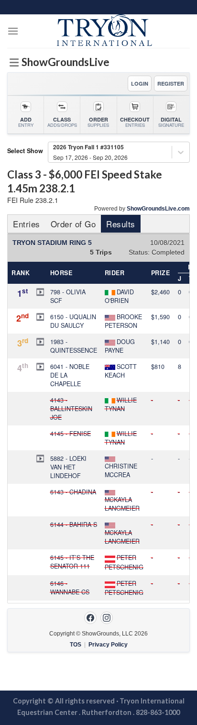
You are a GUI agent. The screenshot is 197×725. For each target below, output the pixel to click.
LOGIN (139, 83)
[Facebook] (90, 618)
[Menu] (13, 31)
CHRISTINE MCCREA (121, 470)
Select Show (25, 150)
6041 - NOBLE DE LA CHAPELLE (69, 375)
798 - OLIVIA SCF (68, 296)
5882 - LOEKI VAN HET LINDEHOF (68, 467)
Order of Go (73, 224)
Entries (26, 224)
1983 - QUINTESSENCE (73, 346)
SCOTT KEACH (121, 370)
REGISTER (170, 83)
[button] (40, 292)
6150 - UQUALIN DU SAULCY (73, 321)
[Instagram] (106, 618)
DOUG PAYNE (120, 346)
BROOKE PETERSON (123, 321)
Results (120, 224)
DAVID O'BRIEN (119, 296)
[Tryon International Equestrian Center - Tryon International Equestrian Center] (104, 31)
